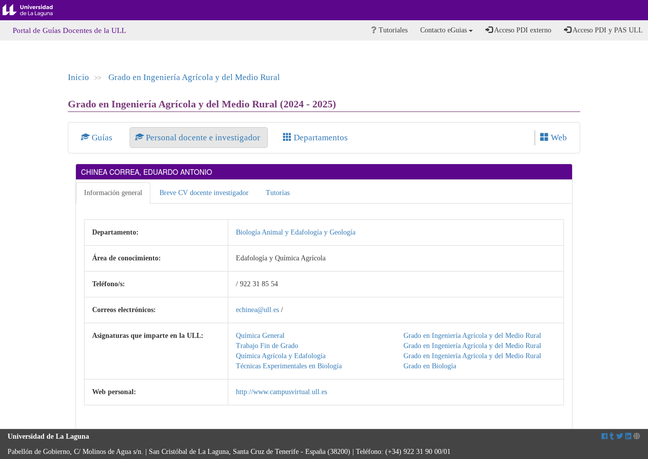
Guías (102, 137)
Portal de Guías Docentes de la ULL (69, 30)
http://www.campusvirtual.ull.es (281, 392)
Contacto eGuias (444, 30)
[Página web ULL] (636, 436)
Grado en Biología (429, 366)
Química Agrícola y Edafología (281, 356)
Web (558, 137)
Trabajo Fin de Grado (267, 346)
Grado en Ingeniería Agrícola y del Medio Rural (194, 77)
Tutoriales (392, 30)
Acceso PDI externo (522, 30)
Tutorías (278, 193)
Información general (113, 193)
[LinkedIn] (628, 436)
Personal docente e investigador (203, 137)
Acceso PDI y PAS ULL (607, 30)
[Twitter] (619, 436)
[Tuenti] (612, 436)
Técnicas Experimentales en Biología (289, 366)
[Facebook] (604, 436)
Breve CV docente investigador (204, 193)
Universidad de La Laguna (35, 10)
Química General (260, 335)
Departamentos (320, 137)
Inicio (78, 77)
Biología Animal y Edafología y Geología (295, 232)
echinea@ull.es (257, 310)
